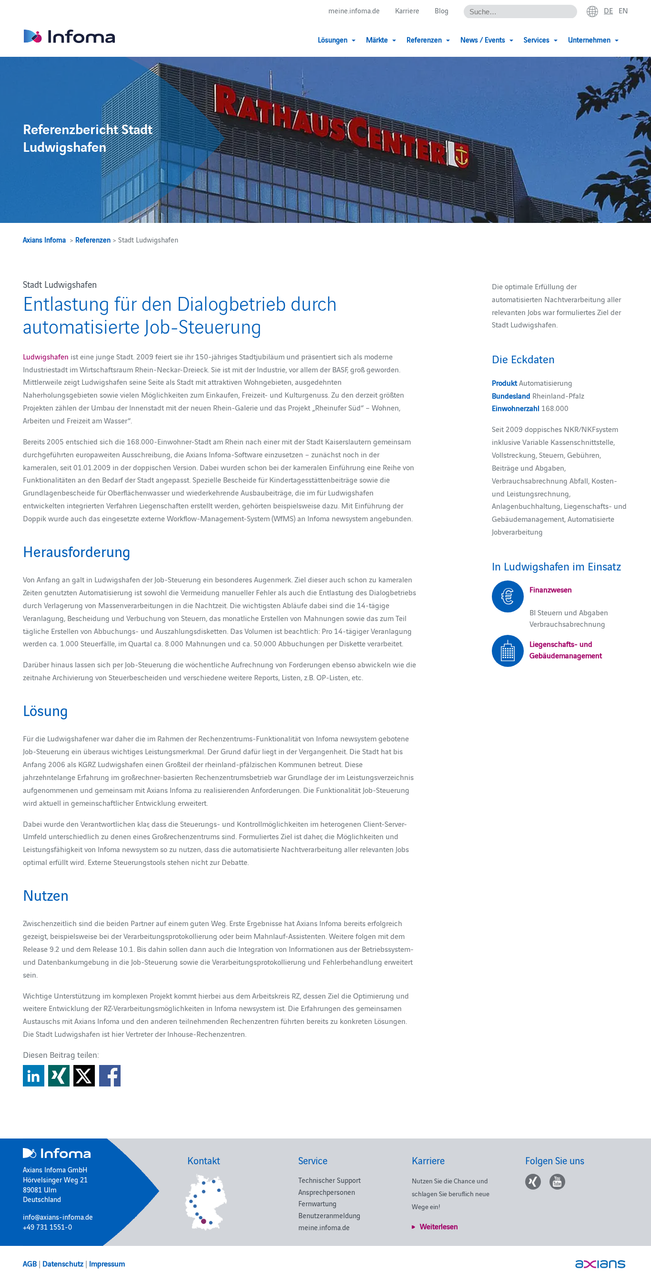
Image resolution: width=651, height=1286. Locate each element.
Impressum (107, 1263)
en (623, 10)
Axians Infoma (44, 239)
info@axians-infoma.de (58, 1217)
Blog (441, 10)
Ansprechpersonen (326, 1192)
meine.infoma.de (354, 10)
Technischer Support (329, 1180)
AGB (30, 1263)
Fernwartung (317, 1203)
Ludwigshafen (46, 356)
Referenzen (93, 239)
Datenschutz (62, 1263)
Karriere (407, 10)
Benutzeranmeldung (329, 1215)
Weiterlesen (439, 1226)
